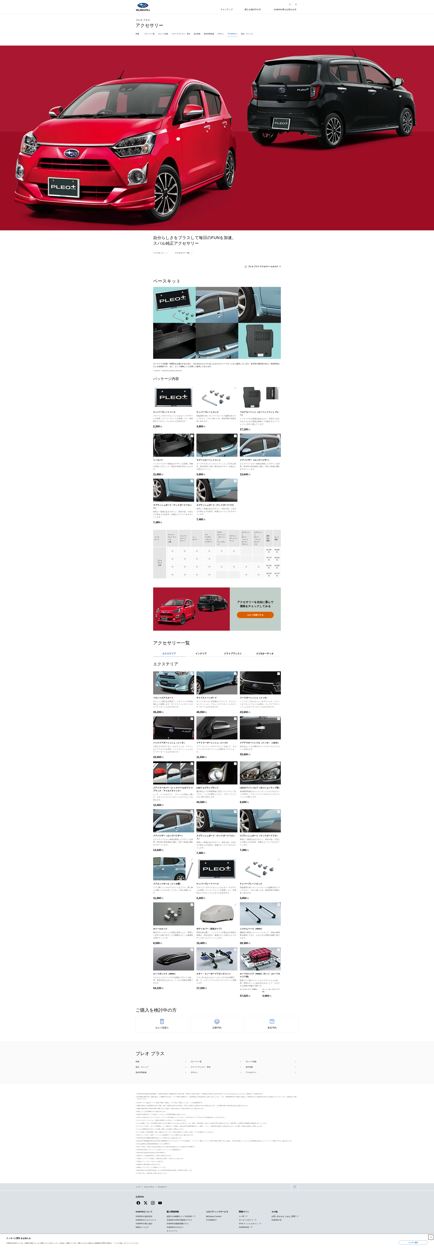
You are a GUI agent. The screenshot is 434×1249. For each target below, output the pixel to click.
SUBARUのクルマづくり (146, 1220)
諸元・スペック (247, 34)
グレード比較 (163, 34)
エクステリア (169, 653)
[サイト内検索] (290, 4)
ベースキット (158, 253)
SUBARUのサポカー (175, 1227)
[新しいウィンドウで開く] (138, 1204)
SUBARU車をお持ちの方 (285, 9)
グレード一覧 (149, 34)
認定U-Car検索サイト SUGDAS (179, 1216)
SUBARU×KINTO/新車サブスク (179, 1220)
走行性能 (197, 34)
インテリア (201, 653)
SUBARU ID (276, 1220)
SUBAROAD (244, 1227)
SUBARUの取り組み (144, 1224)
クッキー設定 (413, 1242)
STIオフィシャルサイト (248, 1224)
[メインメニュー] (295, 4)
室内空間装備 (209, 34)
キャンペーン (172, 1231)
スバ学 (241, 1216)
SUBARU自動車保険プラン (178, 1224)
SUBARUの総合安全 (144, 1216)
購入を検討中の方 (253, 9)
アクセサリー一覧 (182, 253)
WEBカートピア (142, 1227)
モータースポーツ (246, 1220)
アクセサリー (233, 34)
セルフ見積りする (255, 615)
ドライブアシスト (233, 653)
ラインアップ (227, 9)
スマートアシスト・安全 (181, 34)
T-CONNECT (211, 1220)
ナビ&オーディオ (265, 653)
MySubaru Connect (213, 1216)
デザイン (220, 34)
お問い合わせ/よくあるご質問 (283, 1216)
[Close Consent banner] (430, 1237)
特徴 (137, 34)
